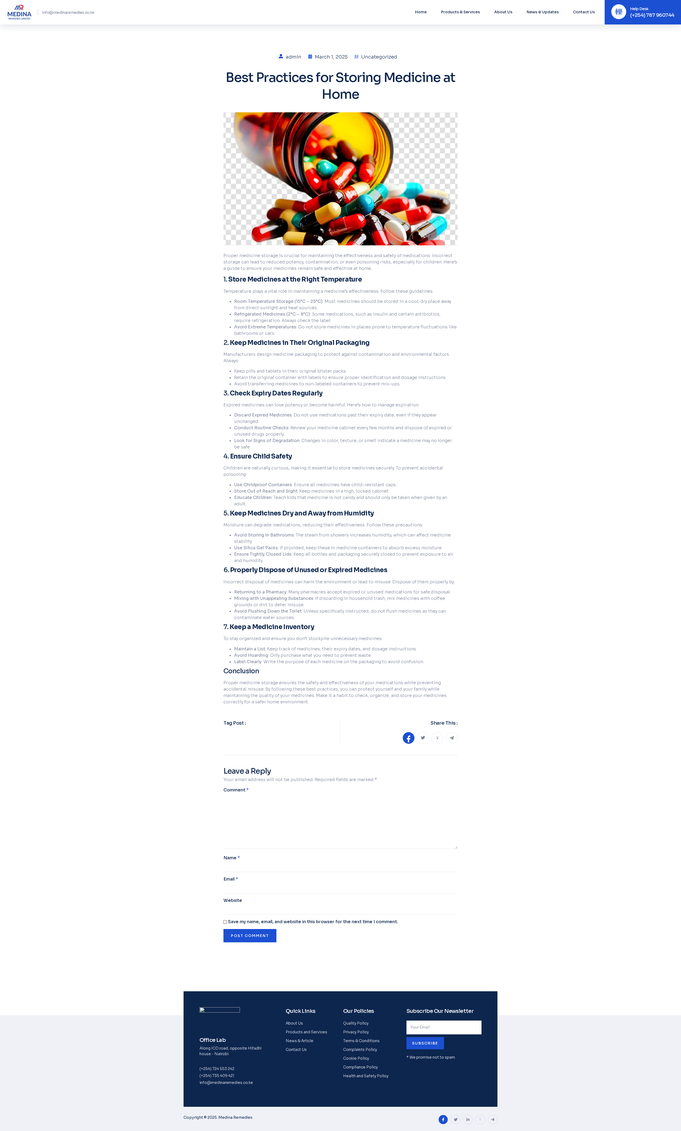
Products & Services (460, 12)
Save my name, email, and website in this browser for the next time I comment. (313, 921)
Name (231, 858)
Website (232, 900)
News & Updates (543, 12)
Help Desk (639, 8)
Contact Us (584, 12)
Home (421, 12)
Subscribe (425, 1043)
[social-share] (408, 738)
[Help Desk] (618, 11)
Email (230, 879)
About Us (503, 12)
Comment (236, 790)
